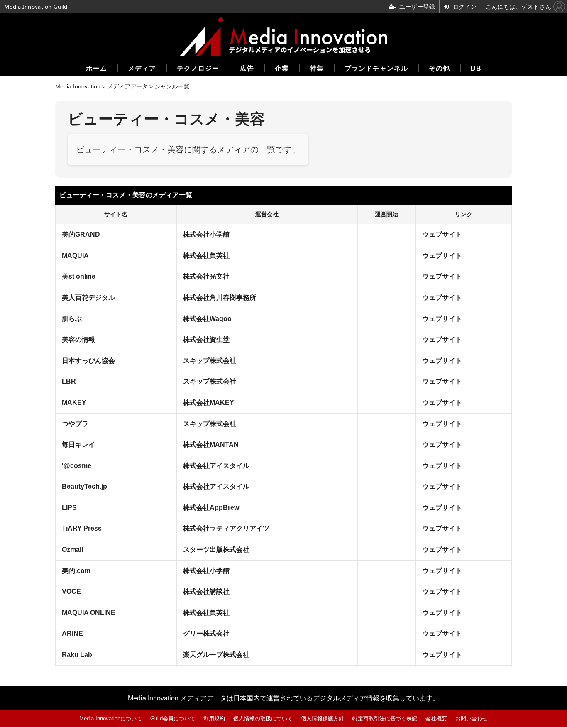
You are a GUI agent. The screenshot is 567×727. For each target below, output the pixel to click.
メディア (142, 68)
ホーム (96, 68)
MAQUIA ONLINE (88, 612)
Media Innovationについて (110, 718)
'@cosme (76, 465)
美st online (78, 276)
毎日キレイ (78, 444)
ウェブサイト (442, 234)
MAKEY (74, 402)
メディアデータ (127, 86)
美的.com (76, 570)
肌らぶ (72, 318)
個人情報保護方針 (322, 718)
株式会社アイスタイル (216, 465)
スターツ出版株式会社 (216, 549)
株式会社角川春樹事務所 (219, 297)
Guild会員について (172, 718)
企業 (282, 68)
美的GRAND (81, 234)
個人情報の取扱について (263, 718)
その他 (439, 68)
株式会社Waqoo (207, 318)
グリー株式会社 (206, 633)
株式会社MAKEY (208, 402)
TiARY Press (82, 528)
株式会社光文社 (206, 276)
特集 (317, 68)
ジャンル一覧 (171, 86)
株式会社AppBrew (211, 507)
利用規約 (214, 718)
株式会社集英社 (206, 255)
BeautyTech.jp (84, 486)
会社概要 (436, 718)
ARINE (72, 633)
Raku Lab (77, 654)
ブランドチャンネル (376, 68)
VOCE (71, 591)
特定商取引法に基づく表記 (384, 718)
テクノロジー (198, 68)
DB (476, 68)
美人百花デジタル (88, 297)
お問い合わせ (471, 718)
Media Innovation (77, 86)
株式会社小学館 (206, 234)
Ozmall (72, 549)
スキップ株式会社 (209, 360)
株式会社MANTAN (211, 444)
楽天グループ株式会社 (216, 654)
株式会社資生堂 (206, 339)
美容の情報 (78, 339)
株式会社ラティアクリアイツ (226, 528)
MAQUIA (75, 255)
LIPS (69, 507)
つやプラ (75, 423)
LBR (69, 381)
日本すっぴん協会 (88, 360)
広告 (247, 68)
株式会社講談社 (206, 591)
